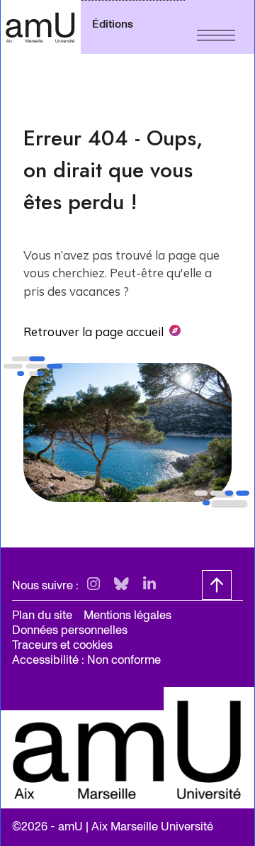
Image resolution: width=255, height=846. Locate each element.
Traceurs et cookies (62, 645)
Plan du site (42, 615)
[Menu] (216, 27)
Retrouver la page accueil (93, 331)
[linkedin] (149, 584)
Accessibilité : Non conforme (86, 660)
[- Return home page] (40, 27)
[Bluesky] (121, 584)
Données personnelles (70, 630)
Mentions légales (127, 615)
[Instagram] (93, 584)
